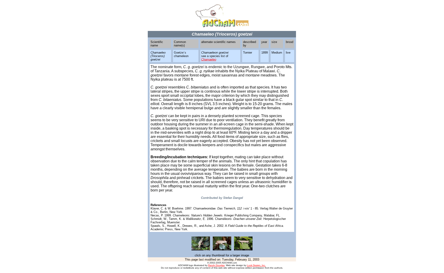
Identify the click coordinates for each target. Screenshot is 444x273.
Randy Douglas (216, 265)
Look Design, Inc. (256, 265)
